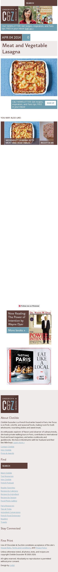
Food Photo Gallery (9, 501)
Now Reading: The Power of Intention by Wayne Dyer (17, 319)
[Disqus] (29, 185)
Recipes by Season (8, 497)
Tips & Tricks (6, 509)
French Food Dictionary (10, 515)
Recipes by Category (9, 491)
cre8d (12, 565)
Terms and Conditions (21, 548)
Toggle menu (4, 3)
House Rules (6, 548)
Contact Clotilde (7, 446)
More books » (16, 330)
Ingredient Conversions (10, 512)
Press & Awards (7, 453)
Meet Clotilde (6, 473)
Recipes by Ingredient (10, 494)
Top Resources (7, 476)
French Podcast (7, 483)
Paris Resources (7, 505)
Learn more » (19, 442)
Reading (4, 519)
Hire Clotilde (6, 450)
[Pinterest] (10, 534)
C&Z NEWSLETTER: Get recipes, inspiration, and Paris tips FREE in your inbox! (33, 104)
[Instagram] (14, 534)
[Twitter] (6, 534)
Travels (4, 522)
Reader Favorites (8, 487)
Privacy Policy (41, 548)
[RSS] (19, 534)
